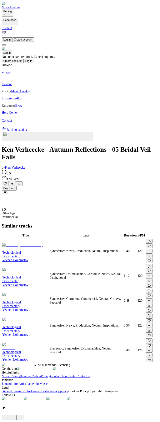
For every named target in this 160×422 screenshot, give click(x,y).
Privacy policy (58, 391)
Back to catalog (17, 129)
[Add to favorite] (5, 183)
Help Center (68, 376)
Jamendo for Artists (14, 383)
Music (6, 7)
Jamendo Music (37, 383)
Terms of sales (40, 391)
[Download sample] (19, 183)
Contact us (83, 376)
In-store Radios (31, 376)
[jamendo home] (9, 3)
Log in (7, 39)
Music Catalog (11, 376)
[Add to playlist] (12, 183)
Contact (7, 28)
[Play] (47, 136)
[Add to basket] (149, 260)
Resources (9, 20)
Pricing (7, 11)
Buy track (9, 188)
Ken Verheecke (15, 167)
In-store (15, 7)
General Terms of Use (16, 391)
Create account (23, 39)
